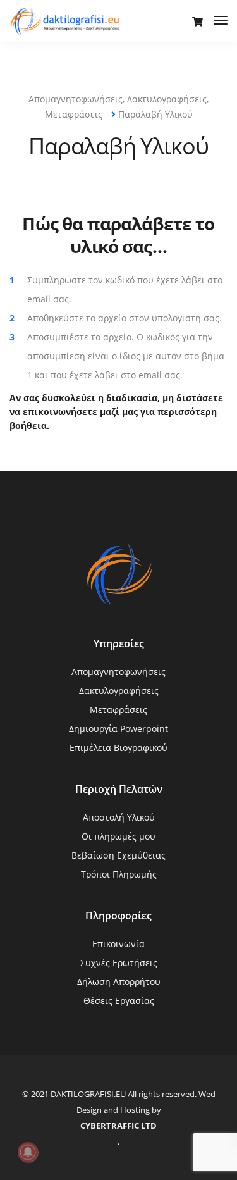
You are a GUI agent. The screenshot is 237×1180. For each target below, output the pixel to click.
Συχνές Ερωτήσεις (118, 963)
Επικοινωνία (118, 944)
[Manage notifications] (28, 1152)
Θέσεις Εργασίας (118, 1001)
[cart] (197, 22)
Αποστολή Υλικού (119, 817)
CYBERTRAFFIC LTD (118, 1125)
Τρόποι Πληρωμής (119, 874)
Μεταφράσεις (118, 710)
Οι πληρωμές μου (118, 836)
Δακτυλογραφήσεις (119, 691)
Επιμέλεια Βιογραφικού (118, 748)
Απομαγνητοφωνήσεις (118, 672)
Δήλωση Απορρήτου (119, 982)
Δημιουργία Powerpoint (118, 729)
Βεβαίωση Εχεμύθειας (118, 855)
